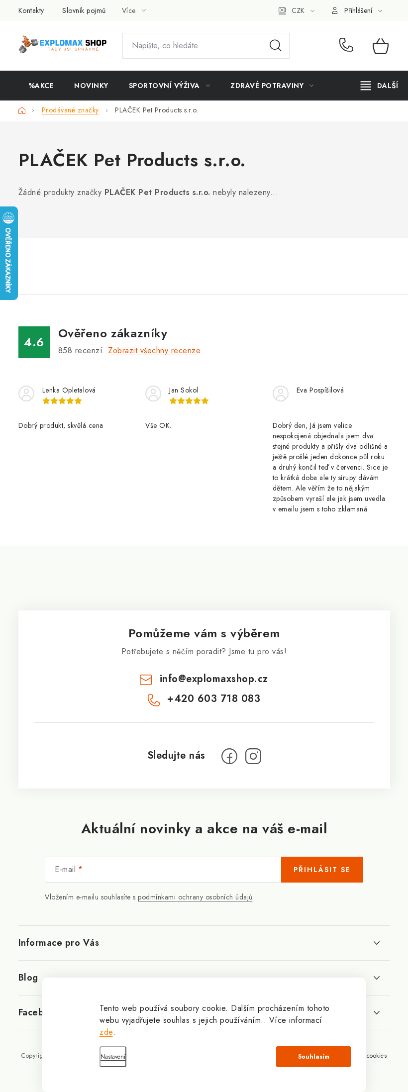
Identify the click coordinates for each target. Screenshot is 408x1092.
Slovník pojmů (84, 10)
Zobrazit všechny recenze (154, 350)
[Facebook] (229, 756)
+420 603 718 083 (348, 46)
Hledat (276, 46)
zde (106, 1032)
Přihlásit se (322, 870)
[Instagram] (253, 756)
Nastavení (113, 1056)
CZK (298, 10)
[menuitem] (41, 85)
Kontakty (31, 10)
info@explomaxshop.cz (214, 679)
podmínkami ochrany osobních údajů (195, 897)
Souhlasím (313, 1056)
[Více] (379, 85)
